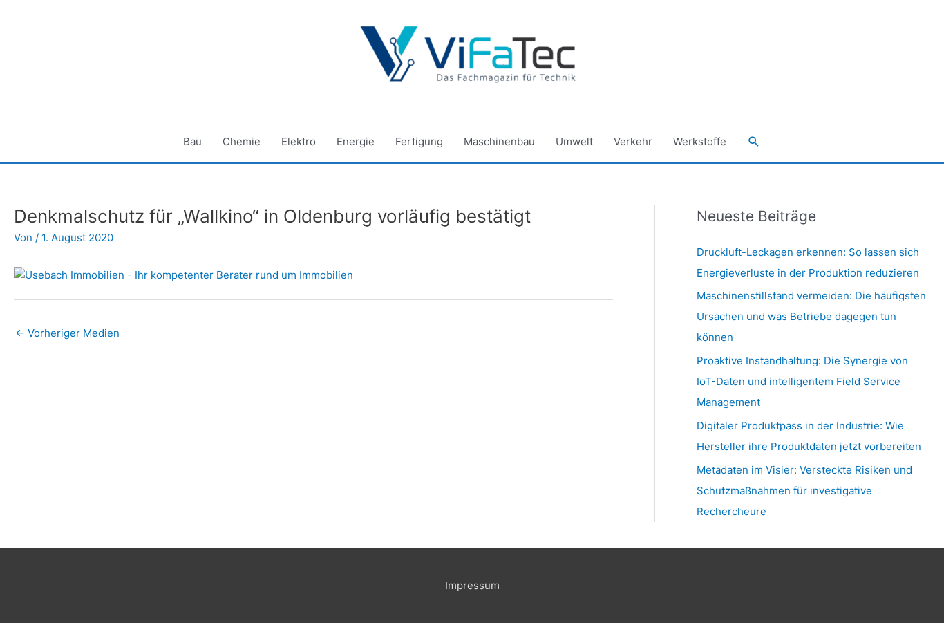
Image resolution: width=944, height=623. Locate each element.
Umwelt (574, 141)
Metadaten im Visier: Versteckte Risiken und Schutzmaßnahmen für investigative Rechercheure (804, 490)
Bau (192, 141)
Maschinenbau (499, 141)
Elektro (298, 141)
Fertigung (419, 141)
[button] (754, 142)
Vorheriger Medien (67, 333)
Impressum (472, 585)
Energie (356, 141)
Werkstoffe (699, 141)
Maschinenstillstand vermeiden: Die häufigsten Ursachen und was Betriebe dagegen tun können (811, 316)
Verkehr (633, 141)
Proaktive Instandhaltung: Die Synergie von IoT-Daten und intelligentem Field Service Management (802, 381)
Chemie (242, 141)
